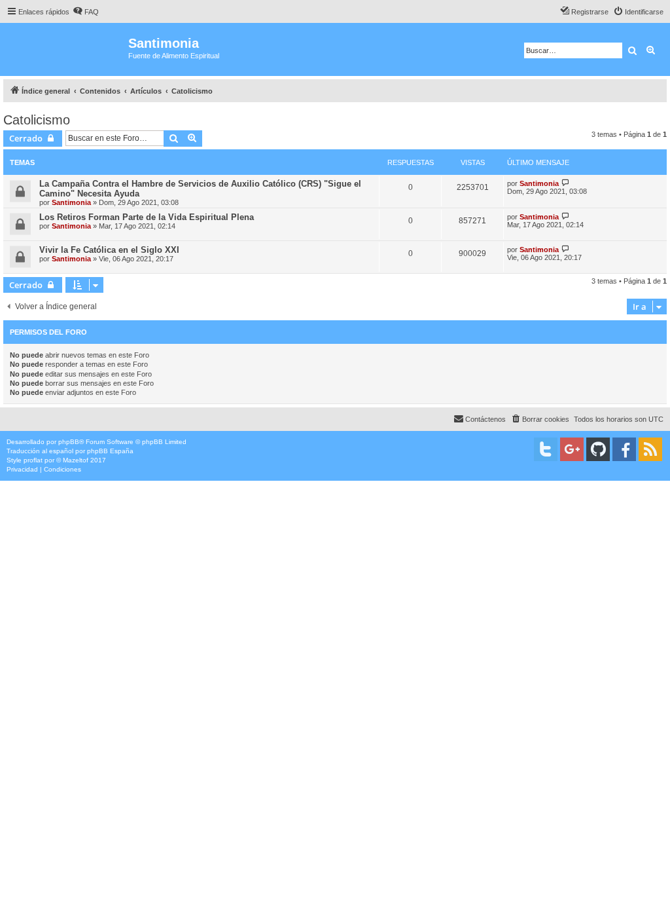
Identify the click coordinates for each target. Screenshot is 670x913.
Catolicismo (36, 120)
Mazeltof (75, 460)
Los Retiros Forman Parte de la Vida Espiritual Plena (146, 217)
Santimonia (71, 202)
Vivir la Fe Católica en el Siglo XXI (109, 250)
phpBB (68, 441)
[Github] (598, 449)
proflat (33, 460)
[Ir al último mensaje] (566, 183)
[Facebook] (624, 449)
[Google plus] (572, 449)
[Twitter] (545, 449)
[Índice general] (65, 49)
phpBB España (110, 451)
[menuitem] (86, 12)
